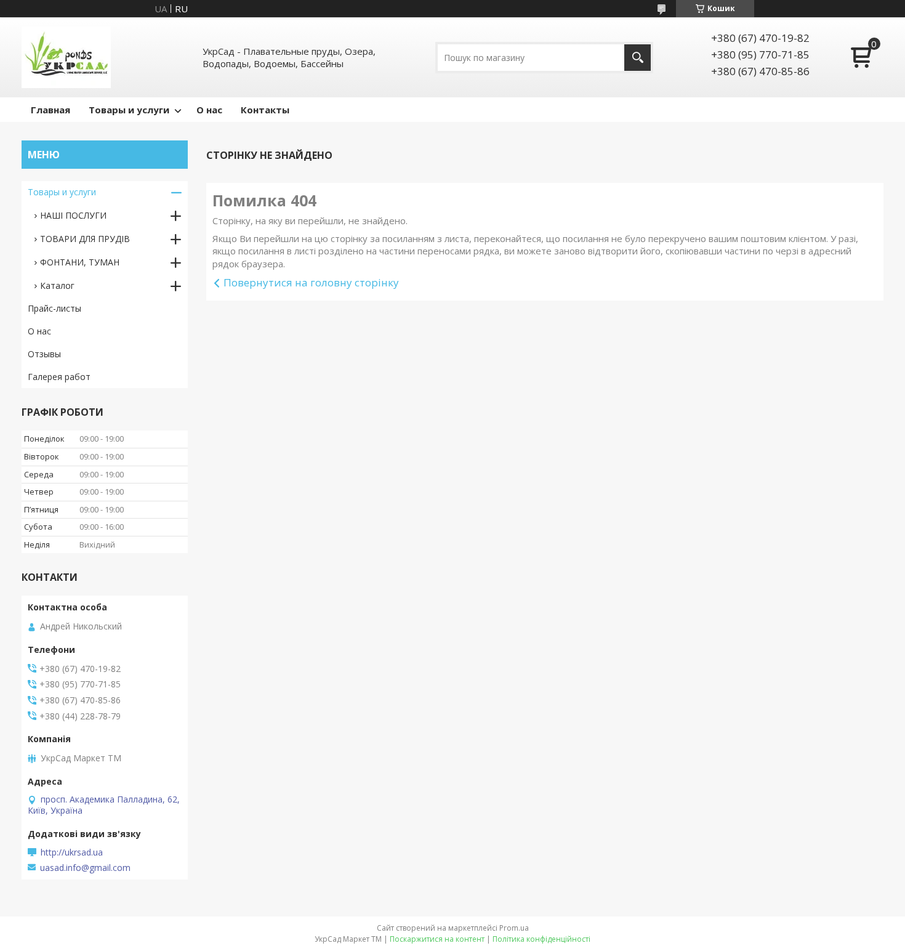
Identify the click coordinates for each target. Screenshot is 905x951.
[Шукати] (637, 57)
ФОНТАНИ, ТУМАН (79, 262)
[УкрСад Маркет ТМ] (66, 57)
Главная (50, 109)
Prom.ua (514, 928)
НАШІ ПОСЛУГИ (73, 215)
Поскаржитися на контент (437, 939)
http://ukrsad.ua (72, 852)
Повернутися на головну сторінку (311, 282)
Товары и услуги (129, 109)
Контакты (265, 109)
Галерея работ (59, 376)
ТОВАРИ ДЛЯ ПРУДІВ (85, 239)
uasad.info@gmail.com (85, 867)
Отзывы (44, 354)
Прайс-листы (54, 308)
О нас (209, 109)
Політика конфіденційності (541, 939)
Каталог (57, 285)
